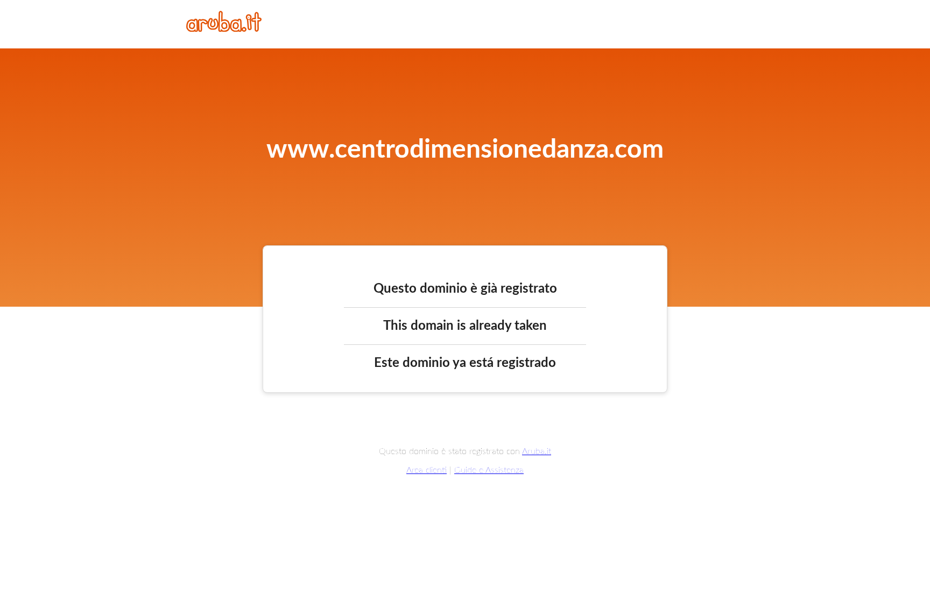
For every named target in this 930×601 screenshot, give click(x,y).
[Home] (224, 29)
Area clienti (426, 470)
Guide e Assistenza (489, 470)
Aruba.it (536, 451)
